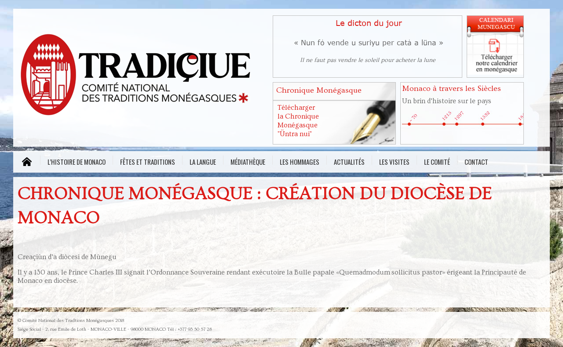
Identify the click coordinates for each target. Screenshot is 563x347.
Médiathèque (247, 161)
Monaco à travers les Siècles (451, 88)
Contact (476, 161)
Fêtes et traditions (147, 161)
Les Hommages (299, 161)
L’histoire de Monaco (77, 161)
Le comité (437, 161)
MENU (26, 161)
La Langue (203, 161)
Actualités (349, 161)
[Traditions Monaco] (140, 77)
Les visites (394, 161)
